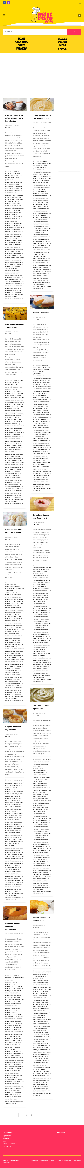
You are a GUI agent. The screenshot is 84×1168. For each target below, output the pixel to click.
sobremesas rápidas (17, 294)
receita (16, 223)
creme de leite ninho (39, 182)
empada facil (12, 817)
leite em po (17, 622)
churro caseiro (10, 184)
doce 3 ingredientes (17, 195)
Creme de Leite (46, 161)
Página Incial (7, 1136)
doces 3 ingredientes (39, 197)
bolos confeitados (42, 178)
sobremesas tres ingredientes (14, 298)
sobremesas (19, 283)
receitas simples (10, 264)
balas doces (13, 597)
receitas (7, 246)
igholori (8, 127)
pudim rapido (18, 1023)
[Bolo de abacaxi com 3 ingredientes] (42, 906)
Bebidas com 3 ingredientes (41, 761)
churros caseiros (16, 188)
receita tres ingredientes (12, 244)
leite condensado (15, 819)
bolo (42, 171)
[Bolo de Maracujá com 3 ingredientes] (14, 313)
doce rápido (17, 207)
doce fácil (8, 201)
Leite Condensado (10, 783)
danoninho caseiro (38, 577)
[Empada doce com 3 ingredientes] (14, 715)
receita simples (18, 242)
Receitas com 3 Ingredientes (41, 167)
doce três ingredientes (12, 208)
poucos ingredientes (11, 625)
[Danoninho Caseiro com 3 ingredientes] (42, 504)
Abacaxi (44, 971)
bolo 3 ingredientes (38, 982)
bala (15, 594)
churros (8, 188)
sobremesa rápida (15, 279)
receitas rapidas (18, 262)
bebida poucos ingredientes (41, 776)
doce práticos (9, 207)
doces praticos (18, 216)
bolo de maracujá (10, 395)
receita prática (17, 240)
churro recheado (16, 186)
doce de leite (17, 990)
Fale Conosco (7, 1146)
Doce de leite (18, 171)
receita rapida (9, 242)
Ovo (34, 371)
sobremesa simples (11, 281)
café (42, 785)
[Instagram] (8, 2)
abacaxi (43, 980)
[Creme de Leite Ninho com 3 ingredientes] (42, 104)
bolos (34, 178)
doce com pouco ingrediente (13, 197)
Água (21, 380)
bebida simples (45, 777)
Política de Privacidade (10, 1144)
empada (16, 813)
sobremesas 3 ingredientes (13, 285)
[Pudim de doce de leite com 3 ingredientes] (14, 912)
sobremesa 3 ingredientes (13, 268)
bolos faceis (43, 386)
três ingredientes (10, 300)
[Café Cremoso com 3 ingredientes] (42, 695)
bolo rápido (42, 174)
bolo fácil (36, 174)
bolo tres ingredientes (44, 176)
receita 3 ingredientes (11, 627)
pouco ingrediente (38, 208)
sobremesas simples (11, 296)
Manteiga (19, 175)
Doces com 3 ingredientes (12, 173)
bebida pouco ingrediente (40, 774)
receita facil (9, 238)
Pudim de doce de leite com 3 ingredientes (12, 926)
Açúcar (17, 380)
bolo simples (44, 382)
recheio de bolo (45, 252)
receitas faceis (14, 257)
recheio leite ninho (38, 254)
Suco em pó (44, 571)
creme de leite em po (43, 180)
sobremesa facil (10, 275)
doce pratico (17, 205)
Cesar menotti (18, 182)
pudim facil (12, 1020)
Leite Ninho (44, 165)
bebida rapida (37, 777)
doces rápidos (9, 218)
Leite (22, 977)
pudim (15, 1014)
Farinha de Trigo (10, 175)
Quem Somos (7, 1138)
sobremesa (17, 266)
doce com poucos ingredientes (14, 199)
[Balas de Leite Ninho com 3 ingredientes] (14, 518)
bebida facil (44, 772)
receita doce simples (16, 236)
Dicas (4, 1141)
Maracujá (15, 386)
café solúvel (36, 763)
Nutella (7, 177)
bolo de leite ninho (38, 380)
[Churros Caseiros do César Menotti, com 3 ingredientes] (14, 104)
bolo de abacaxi (44, 984)
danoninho (44, 575)
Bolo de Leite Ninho (41, 313)
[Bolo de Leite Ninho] (42, 301)
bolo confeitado (46, 172)
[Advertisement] (42, 72)
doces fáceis (36, 200)
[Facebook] (4, 2)
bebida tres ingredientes (40, 779)
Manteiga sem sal (10, 588)
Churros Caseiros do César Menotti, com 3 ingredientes (14, 118)
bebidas (35, 781)
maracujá (17, 425)
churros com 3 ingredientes (13, 190)
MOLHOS (62, 42)
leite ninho (44, 206)
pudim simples (9, 1025)
